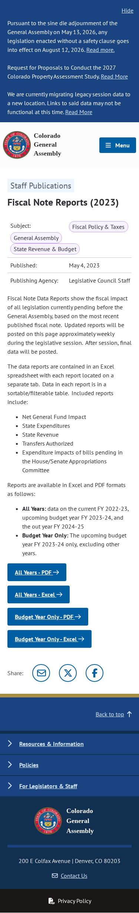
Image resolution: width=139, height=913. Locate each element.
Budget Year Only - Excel (46, 639)
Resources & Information (51, 743)
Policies (29, 765)
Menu (122, 145)
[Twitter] (68, 673)
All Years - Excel (35, 594)
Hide (127, 10)
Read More (114, 76)
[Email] (41, 673)
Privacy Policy (74, 900)
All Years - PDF (34, 572)
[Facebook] (94, 673)
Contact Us (74, 875)
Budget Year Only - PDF (45, 616)
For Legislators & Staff (48, 786)
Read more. (100, 49)
